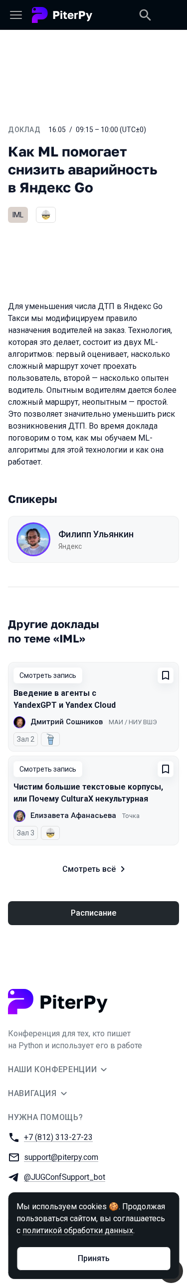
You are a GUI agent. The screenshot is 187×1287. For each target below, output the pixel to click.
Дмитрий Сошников (66, 722)
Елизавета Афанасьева (73, 815)
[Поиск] (145, 15)
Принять (94, 1258)
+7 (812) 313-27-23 (58, 1137)
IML (17, 215)
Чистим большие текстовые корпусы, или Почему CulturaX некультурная (88, 793)
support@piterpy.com (61, 1157)
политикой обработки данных (77, 1230)
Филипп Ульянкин (96, 534)
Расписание (93, 913)
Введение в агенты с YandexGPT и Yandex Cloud (64, 699)
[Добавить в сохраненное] (166, 675)
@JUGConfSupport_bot (64, 1177)
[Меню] (16, 15)
